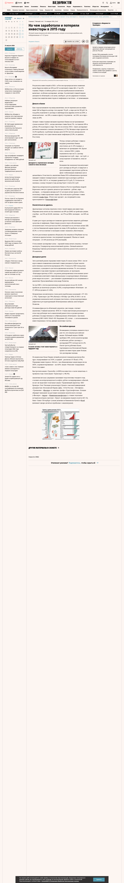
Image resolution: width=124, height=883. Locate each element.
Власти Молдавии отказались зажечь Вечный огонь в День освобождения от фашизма (14, 70)
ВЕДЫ (9, 10)
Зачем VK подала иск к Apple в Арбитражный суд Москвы (13, 378)
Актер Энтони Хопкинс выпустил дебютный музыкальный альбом (12, 179)
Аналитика (58, 10)
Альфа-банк (43, 197)
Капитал (66, 10)
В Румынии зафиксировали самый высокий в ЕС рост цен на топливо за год (14, 272)
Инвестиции (52, 6)
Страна (73, 10)
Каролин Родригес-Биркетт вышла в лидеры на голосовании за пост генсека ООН (14, 58)
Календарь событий (8, 18)
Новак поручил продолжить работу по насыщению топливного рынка (14, 315)
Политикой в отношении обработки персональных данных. (60, 881)
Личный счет (39, 21)
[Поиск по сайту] (107, 3)
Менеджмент (105, 6)
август (19, 18)
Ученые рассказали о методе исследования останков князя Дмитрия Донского (13, 220)
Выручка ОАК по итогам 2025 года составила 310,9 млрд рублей (13, 243)
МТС (60, 388)
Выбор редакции (34, 17)
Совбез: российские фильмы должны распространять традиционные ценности (13, 168)
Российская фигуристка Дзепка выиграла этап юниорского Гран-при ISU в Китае (14, 326)
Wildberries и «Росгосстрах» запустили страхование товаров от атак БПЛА (14, 91)
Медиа (69, 6)
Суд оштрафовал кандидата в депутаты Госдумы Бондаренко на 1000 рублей (14, 157)
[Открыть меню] (119, 3)
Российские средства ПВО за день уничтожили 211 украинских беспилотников (14, 190)
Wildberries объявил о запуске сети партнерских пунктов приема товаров (14, 116)
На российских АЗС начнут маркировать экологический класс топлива (14, 283)
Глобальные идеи (17, 6)
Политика (87, 6)
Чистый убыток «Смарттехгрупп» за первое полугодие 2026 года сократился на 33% (14, 348)
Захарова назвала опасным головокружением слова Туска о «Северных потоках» (14, 232)
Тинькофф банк (51, 199)
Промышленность (82, 10)
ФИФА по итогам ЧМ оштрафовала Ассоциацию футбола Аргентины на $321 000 (14, 389)
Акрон (44, 395)
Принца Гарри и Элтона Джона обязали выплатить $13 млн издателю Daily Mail (14, 359)
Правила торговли (18, 10)
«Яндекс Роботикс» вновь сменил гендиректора (14, 262)
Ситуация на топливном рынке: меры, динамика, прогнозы (97, 17)
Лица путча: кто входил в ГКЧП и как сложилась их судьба (13, 81)
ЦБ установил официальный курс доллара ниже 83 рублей (13, 306)
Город (41, 10)
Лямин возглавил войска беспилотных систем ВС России (13, 253)
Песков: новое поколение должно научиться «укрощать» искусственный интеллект (14, 295)
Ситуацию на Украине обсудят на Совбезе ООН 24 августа (14, 148)
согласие (48, 879)
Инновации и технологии (98, 10)
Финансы (43, 6)
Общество (95, 6)
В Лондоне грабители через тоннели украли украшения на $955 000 (14, 337)
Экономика (34, 6)
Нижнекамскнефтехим (58, 395)
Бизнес (27, 6)
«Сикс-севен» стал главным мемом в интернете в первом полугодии (14, 369)
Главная (31, 21)
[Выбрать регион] (103, 3)
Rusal (83, 400)
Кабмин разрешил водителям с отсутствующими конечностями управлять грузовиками (13, 104)
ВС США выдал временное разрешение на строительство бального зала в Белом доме (13, 127)
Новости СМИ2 (34, 457)
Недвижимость (77, 6)
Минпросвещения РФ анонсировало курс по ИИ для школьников (14, 138)
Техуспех (110, 10)
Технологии (61, 6)
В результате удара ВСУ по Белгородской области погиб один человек (14, 210)
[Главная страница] (62, 3)
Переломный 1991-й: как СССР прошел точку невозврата (59, 17)
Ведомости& (49, 10)
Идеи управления (31, 10)
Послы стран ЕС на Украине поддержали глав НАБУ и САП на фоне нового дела (14, 200)
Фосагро (46, 390)
